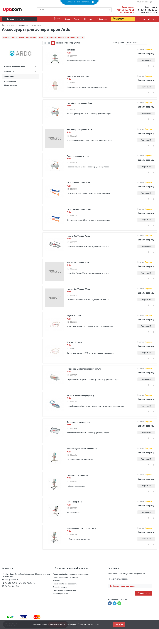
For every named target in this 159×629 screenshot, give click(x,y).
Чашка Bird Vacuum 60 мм (78, 289)
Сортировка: (118, 43)
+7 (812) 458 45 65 (124, 10)
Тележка (71, 50)
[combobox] (130, 586)
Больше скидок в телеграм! (79, 2)
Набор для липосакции (77, 475)
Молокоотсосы (10, 85)
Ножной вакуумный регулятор (80, 395)
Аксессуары (9, 76)
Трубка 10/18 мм (74, 342)
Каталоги (56, 581)
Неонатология (10, 82)
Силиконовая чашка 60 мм (79, 209)
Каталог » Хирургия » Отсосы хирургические (19, 37)
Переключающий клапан (78, 156)
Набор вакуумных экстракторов (81, 528)
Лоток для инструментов (78, 422)
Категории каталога (15, 19)
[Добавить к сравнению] (153, 66)
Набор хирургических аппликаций (82, 449)
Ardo (13, 25)
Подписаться (144, 593)
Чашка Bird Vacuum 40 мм (78, 236)
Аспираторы (23, 25)
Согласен (119, 624)
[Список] (53, 43)
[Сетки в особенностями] (49, 43)
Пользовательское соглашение (65, 577)
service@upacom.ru (149, 12)
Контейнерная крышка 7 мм (79, 103)
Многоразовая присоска (78, 76)
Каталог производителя (14, 67)
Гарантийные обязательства (64, 590)
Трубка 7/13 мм (74, 316)
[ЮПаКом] (12, 10)
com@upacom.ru (127, 12)
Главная (5, 25)
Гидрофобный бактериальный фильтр (84, 369)
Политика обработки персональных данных (70, 574)
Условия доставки (60, 594)
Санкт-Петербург (145, 2)
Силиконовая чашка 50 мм (79, 183)
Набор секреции (74, 502)
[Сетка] (44, 43)
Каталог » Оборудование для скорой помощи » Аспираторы (61, 37)
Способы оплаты (60, 587)
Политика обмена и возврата (65, 584)
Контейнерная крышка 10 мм (80, 130)
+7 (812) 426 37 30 (147, 10)
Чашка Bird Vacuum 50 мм (78, 262)
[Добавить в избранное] (148, 66)
